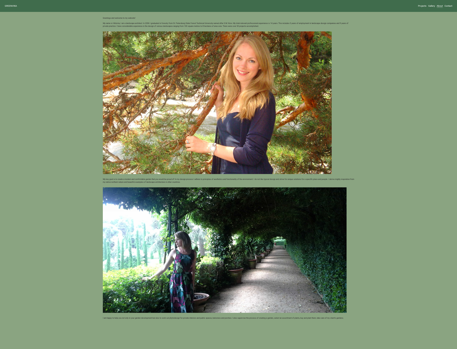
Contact (448, 6)
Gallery (431, 6)
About (440, 6)
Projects (422, 6)
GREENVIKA (11, 6)
